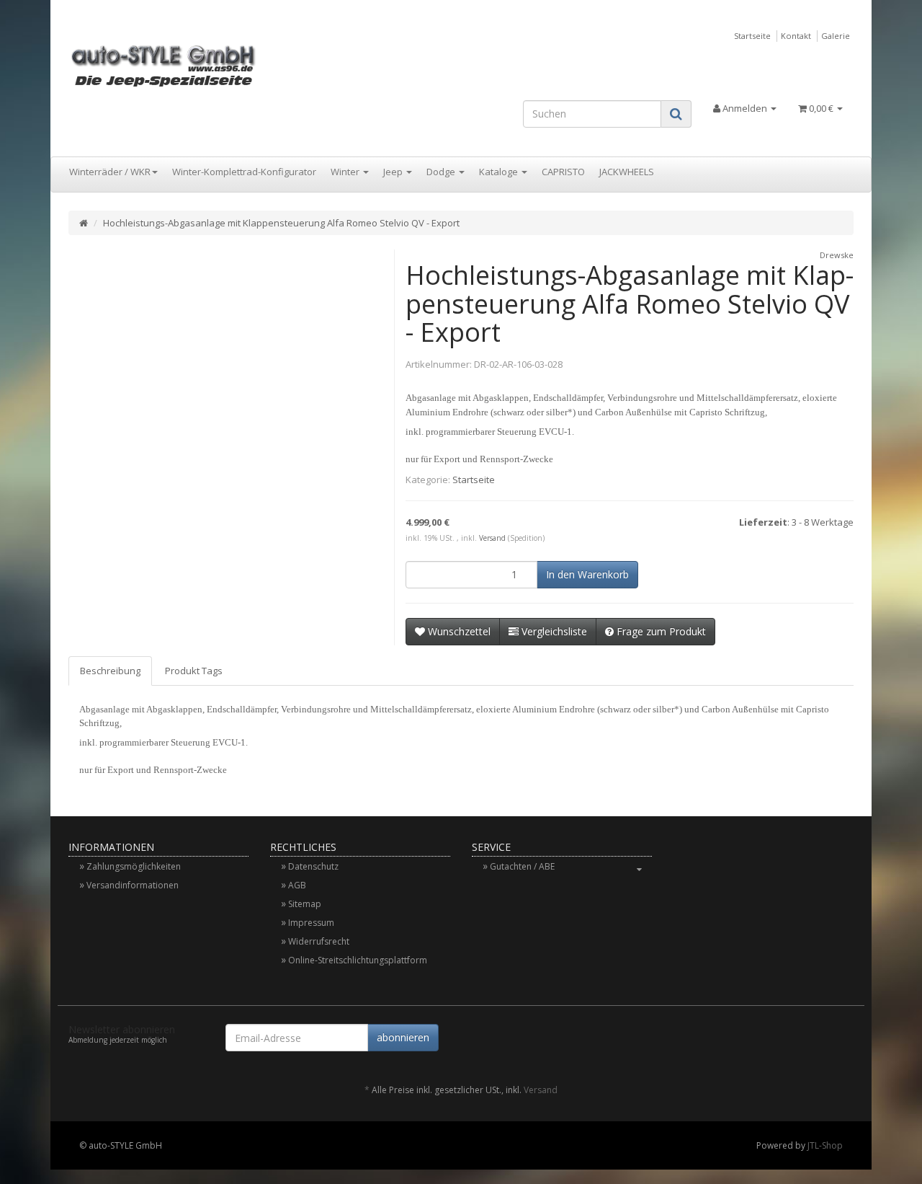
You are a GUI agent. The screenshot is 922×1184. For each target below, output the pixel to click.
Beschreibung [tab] (110, 670)
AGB (297, 885)
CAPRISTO (563, 171)
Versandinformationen (132, 885)
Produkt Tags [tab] (194, 670)
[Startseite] (83, 222)
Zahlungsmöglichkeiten (133, 866)
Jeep (394, 171)
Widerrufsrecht (318, 941)
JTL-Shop (825, 1145)
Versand (492, 538)
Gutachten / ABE (522, 866)
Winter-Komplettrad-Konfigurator (244, 171)
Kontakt (796, 35)
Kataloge (499, 171)
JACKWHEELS (626, 171)
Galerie (835, 35)
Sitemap (304, 904)
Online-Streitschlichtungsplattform (357, 960)
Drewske (837, 254)
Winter (346, 171)
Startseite (752, 35)
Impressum (311, 922)
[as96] (191, 65)
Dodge (441, 171)
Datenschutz (313, 866)
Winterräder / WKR (110, 171)
